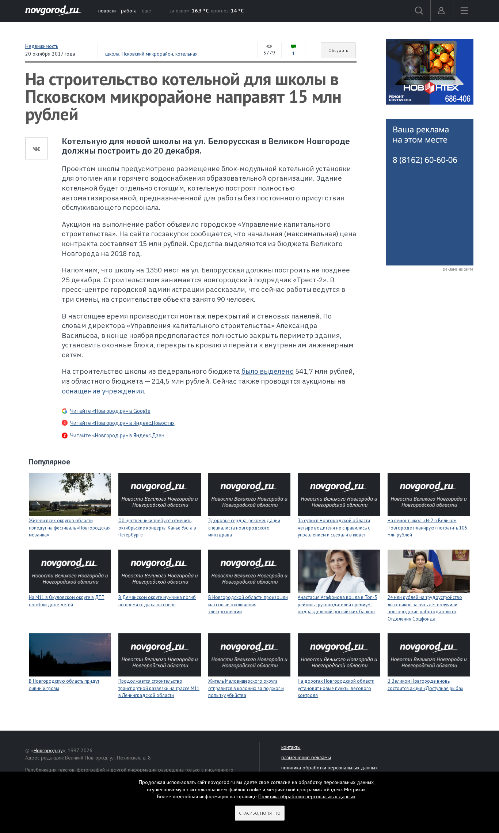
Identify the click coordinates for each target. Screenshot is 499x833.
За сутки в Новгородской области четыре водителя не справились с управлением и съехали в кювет (334, 527)
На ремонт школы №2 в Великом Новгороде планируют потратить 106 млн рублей (427, 527)
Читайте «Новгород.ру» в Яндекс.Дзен (117, 435)
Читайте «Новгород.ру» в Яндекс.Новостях (122, 423)
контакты (291, 747)
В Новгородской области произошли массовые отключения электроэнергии (248, 604)
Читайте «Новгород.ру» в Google (110, 411)
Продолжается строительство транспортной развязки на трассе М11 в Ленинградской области (158, 688)
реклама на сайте (458, 269)
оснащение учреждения (103, 391)
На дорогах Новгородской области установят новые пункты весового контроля (336, 688)
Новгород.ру (48, 750)
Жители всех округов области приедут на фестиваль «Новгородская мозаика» (70, 527)
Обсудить (338, 50)
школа (112, 53)
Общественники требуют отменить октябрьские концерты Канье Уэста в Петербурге (157, 527)
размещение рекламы (306, 757)
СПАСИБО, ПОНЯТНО (260, 813)
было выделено (267, 371)
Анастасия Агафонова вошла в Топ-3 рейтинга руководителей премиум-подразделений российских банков (337, 604)
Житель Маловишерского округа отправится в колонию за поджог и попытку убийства (246, 688)
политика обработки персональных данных (329, 767)
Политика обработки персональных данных (306, 796)
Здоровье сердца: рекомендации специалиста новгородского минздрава (244, 527)
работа (129, 10)
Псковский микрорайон (147, 53)
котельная (186, 53)
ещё (146, 10)
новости (107, 10)
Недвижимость (41, 46)
